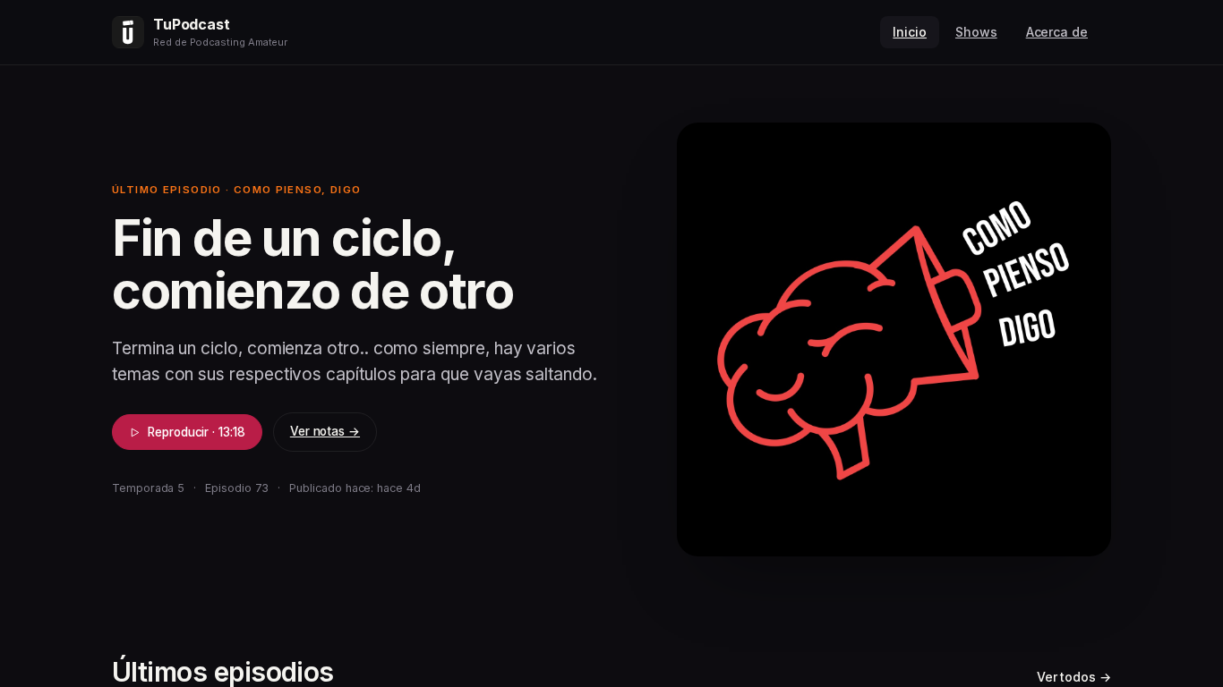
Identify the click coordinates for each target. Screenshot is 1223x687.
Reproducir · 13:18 (196, 432)
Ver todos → (1074, 676)
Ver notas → (325, 431)
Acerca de (1057, 31)
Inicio (910, 31)
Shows (976, 31)
